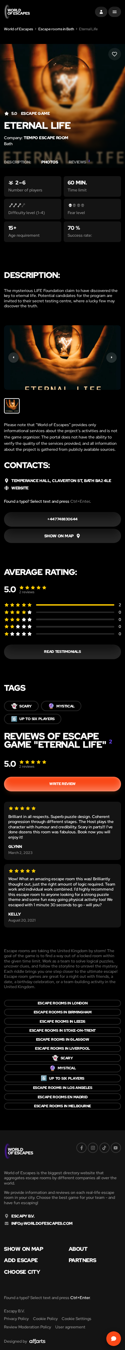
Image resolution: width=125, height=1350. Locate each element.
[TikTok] (104, 1148)
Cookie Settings (76, 1318)
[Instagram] (93, 1148)
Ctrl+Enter (80, 501)
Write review (62, 783)
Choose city (22, 1272)
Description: (17, 162)
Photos (49, 162)
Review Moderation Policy (27, 1327)
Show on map (23, 1249)
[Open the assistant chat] (113, 1338)
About (78, 1249)
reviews (26, 592)
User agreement (70, 1327)
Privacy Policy (16, 1318)
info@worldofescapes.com (42, 1223)
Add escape (21, 1260)
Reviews (79, 162)
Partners (82, 1260)
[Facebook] (81, 1148)
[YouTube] (116, 1148)
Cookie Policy (45, 1318)
